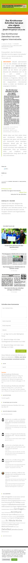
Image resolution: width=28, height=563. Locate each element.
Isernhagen (19, 509)
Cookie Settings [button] (6, 559)
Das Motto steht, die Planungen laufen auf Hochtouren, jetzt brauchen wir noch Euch (15, 446)
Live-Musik (10, 516)
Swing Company (16, 523)
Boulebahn (17, 498)
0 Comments (5, 48)
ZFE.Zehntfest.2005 (18, 45)
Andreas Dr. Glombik (7, 44)
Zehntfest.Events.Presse (8, 45)
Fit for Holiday (15, 502)
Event (2, 502)
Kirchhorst (15, 181)
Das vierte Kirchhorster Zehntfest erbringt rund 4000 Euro (14, 289)
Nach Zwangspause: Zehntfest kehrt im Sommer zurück (14, 267)
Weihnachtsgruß (14, 524)
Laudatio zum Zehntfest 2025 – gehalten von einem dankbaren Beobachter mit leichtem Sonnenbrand (15, 420)
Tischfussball (22, 523)
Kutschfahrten (4, 516)
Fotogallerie (4, 504)
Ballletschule (11, 498)
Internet (10, 181)
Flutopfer (23, 502)
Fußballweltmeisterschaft (16, 504)
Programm (12, 518)
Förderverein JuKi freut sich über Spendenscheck (14, 246)
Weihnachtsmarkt (7, 526)
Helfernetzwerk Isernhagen (9, 506)
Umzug (7, 524)
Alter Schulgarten (6, 497)
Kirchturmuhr (21, 514)
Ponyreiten (3, 518)
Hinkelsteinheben (5, 509)
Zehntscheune (5, 531)
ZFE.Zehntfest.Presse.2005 (7, 46)
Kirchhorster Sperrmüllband (9, 514)
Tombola (3, 524)
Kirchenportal (8, 512)
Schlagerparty (19, 518)
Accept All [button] (14, 559)
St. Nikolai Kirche (22, 181)
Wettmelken (16, 526)
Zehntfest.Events (17, 530)
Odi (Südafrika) (20, 516)
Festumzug (8, 502)
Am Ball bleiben (16, 497)
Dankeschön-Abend (6, 500)
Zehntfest (3, 182)
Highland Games (22, 506)
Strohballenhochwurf (6, 523)
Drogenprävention (16, 500)
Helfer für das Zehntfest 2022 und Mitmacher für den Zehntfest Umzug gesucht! (15, 474)
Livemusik (14, 516)
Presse (8, 518)
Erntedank (23, 500)
